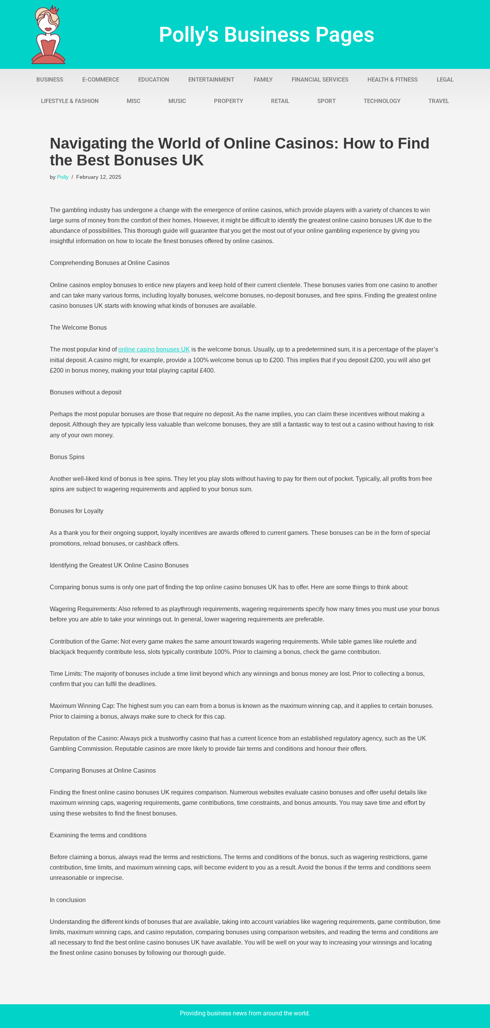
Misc (133, 101)
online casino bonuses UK (154, 349)
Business (49, 79)
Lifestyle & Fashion (70, 101)
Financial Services (320, 79)
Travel (438, 101)
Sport (326, 101)
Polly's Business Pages (266, 34)
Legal (445, 79)
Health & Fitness (393, 79)
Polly (63, 177)
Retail (280, 101)
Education (153, 79)
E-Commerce (100, 79)
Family (263, 79)
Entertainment (211, 79)
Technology (382, 101)
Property (228, 101)
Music (177, 101)
